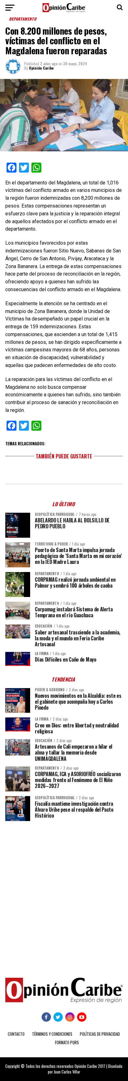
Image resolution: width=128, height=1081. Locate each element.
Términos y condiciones (52, 1034)
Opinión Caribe (41, 68)
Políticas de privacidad (100, 1034)
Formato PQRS (67, 1042)
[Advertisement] (64, 894)
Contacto (16, 1034)
